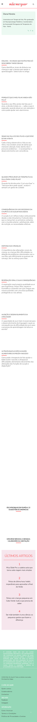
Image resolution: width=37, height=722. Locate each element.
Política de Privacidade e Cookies (14, 716)
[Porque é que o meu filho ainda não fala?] (18, 84)
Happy (11, 679)
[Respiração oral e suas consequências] (18, 269)
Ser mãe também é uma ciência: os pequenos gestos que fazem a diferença (19, 617)
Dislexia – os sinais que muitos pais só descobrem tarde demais (17, 62)
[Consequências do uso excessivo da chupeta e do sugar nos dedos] (18, 198)
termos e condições (16, 665)
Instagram (5, 703)
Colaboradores (7, 692)
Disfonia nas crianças (11, 246)
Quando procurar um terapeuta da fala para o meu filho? (17, 178)
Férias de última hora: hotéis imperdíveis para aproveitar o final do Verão (19, 584)
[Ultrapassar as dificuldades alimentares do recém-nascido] (18, 339)
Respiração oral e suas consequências (18, 280)
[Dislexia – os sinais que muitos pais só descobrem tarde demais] (18, 47)
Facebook (5, 700)
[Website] (29, 31)
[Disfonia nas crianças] (18, 234)
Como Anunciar (7, 711)
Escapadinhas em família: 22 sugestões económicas (18, 508)
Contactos (5, 694)
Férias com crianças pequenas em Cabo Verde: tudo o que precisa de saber (19, 601)
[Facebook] (31, 31)
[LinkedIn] (33, 31)
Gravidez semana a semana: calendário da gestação (18, 540)
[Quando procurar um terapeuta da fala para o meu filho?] (18, 163)
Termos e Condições (9, 713)
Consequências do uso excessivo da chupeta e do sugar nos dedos (17, 210)
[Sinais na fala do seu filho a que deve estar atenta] (18, 122)
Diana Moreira (9, 14)
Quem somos (6, 689)
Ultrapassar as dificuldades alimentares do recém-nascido (15, 352)
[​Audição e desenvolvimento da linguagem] (18, 303)
